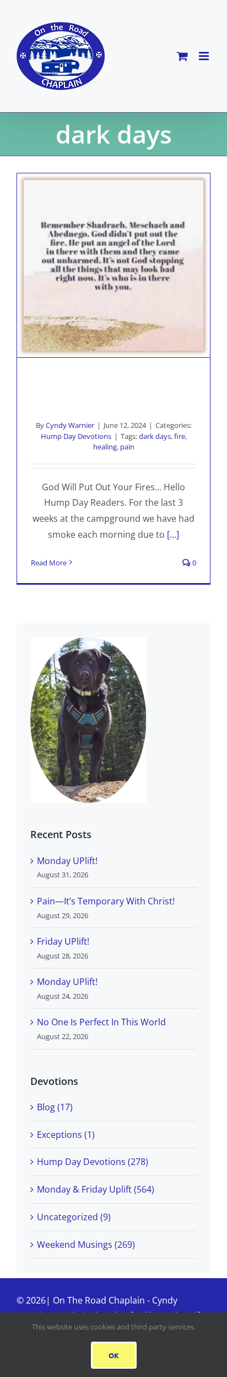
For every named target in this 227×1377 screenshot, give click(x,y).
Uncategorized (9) (74, 1217)
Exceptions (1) (66, 1135)
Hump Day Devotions (76, 436)
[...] (173, 534)
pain (127, 447)
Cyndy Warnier (70, 425)
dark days (155, 436)
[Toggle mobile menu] (204, 56)
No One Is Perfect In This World (101, 1022)
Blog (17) (55, 1107)
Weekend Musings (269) (86, 1244)
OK (114, 1355)
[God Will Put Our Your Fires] (113, 265)
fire (179, 436)
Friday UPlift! (63, 941)
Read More (49, 563)
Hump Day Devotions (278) (92, 1162)
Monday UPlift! (67, 861)
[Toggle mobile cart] (182, 56)
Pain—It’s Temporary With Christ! (106, 901)
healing (105, 447)
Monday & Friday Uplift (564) (95, 1189)
